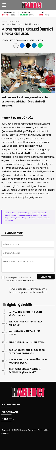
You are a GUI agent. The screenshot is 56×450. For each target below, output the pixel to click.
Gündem (15, 21)
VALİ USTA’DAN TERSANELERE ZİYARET (24, 333)
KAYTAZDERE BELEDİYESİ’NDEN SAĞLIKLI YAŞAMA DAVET (25, 370)
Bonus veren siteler (39, 213)
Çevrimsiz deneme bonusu (39, 218)
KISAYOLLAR (9, 411)
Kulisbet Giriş (9, 213)
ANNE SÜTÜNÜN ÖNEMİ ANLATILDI (27, 342)
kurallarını (26, 277)
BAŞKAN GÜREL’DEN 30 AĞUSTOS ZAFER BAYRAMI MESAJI (27, 352)
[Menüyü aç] (4, 5)
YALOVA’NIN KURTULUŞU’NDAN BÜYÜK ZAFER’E (25, 314)
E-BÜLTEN (7, 419)
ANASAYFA (5, 21)
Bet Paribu (8, 220)
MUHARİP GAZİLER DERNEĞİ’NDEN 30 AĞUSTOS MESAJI (28, 361)
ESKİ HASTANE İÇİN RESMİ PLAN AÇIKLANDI (25, 323)
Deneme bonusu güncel (28, 215)
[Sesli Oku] (16, 45)
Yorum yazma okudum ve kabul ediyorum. (20, 279)
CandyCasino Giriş (18, 218)
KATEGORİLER (10, 404)
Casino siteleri (10, 215)
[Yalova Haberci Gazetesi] (32, 5)
